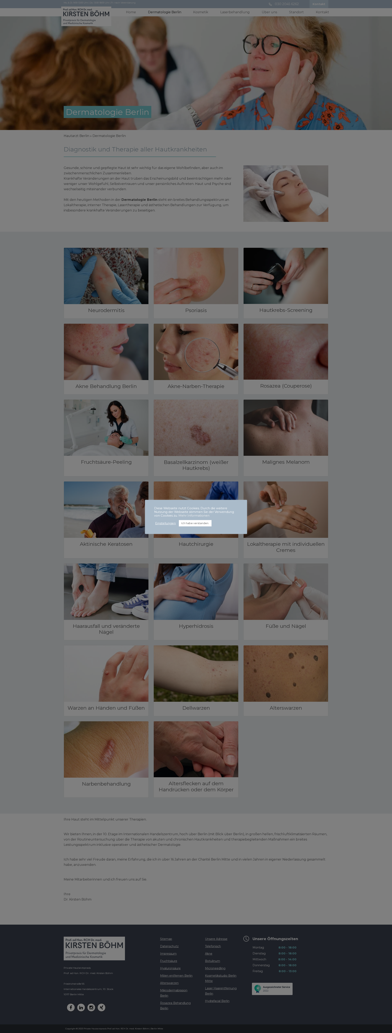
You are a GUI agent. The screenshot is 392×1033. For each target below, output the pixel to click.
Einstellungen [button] (165, 523)
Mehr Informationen (193, 515)
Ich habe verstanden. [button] (195, 523)
